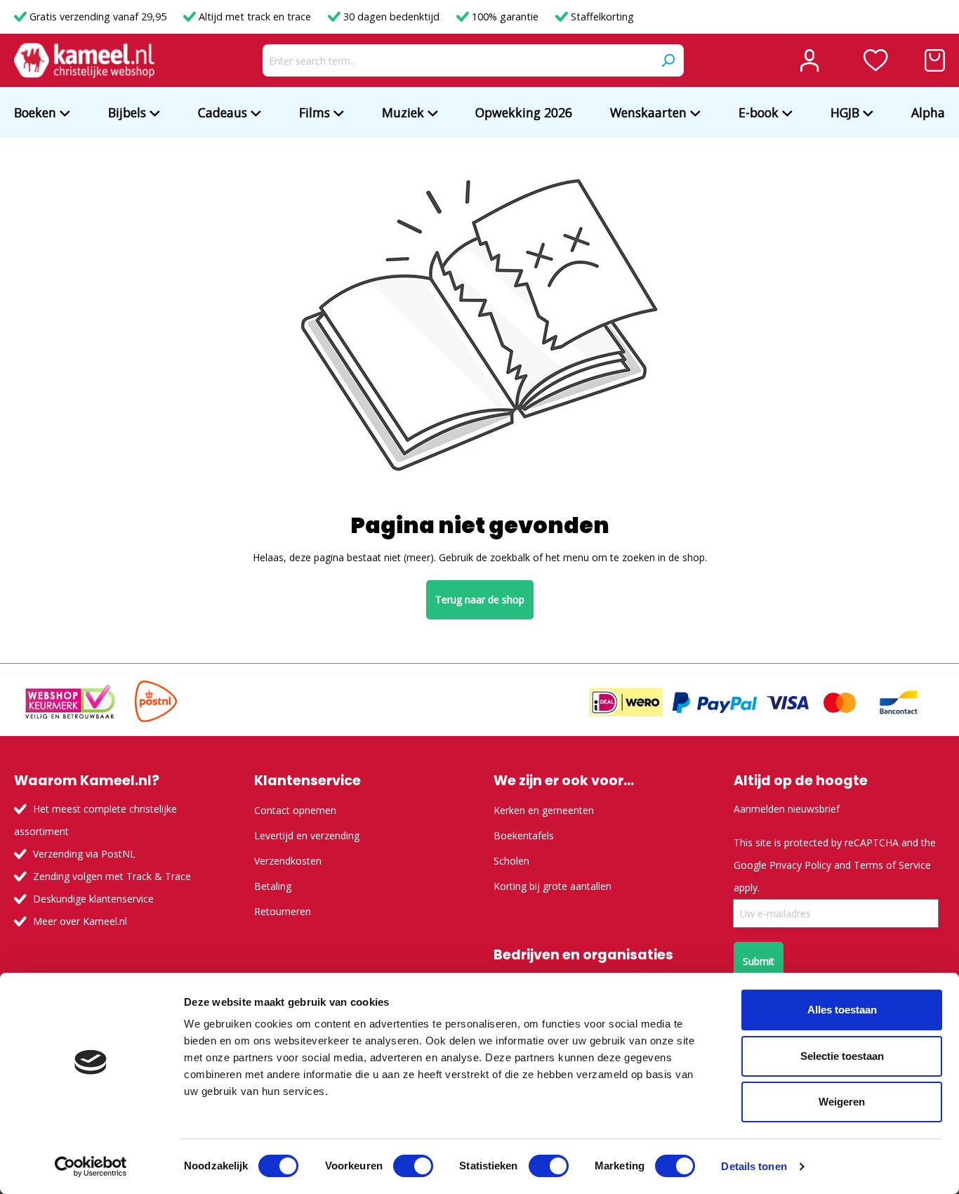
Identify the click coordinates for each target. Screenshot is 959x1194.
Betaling (272, 886)
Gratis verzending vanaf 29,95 (98, 16)
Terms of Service (892, 865)
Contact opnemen (295, 810)
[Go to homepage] (84, 60)
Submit (758, 961)
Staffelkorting (601, 16)
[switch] (413, 1166)
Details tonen (753, 1166)
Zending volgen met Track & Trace (112, 876)
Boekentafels (524, 835)
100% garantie (505, 16)
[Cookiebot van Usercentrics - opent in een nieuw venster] (90, 1166)
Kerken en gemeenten (544, 810)
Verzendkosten (288, 860)
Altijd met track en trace (255, 16)
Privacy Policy (800, 865)
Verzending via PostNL (84, 853)
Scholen (511, 860)
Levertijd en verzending (306, 835)
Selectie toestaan (842, 1056)
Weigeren (842, 1102)
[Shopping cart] (935, 60)
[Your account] (809, 60)
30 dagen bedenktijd (391, 16)
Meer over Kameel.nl (80, 921)
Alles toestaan (842, 1010)
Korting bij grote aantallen (552, 886)
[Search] (668, 60)
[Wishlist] (876, 60)
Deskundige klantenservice (93, 898)
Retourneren (282, 911)
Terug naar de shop (479, 599)
